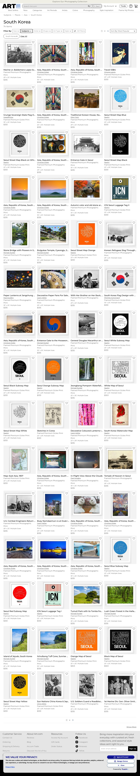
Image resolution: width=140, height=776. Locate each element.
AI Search (97, 6)
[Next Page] (108, 31)
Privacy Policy (10, 767)
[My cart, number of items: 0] (136, 6)
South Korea (36, 15)
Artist (36, 31)
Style (67, 31)
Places (17, 15)
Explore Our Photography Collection (70, 2)
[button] (70, 2)
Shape (46, 31)
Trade (123, 6)
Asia (25, 15)
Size (15, 31)
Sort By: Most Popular (120, 31)
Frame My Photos (126, 10)
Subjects (7, 15)
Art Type (56, 31)
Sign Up (132, 749)
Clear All (23, 36)
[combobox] (54, 6)
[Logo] (11, 6)
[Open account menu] (116, 6)
